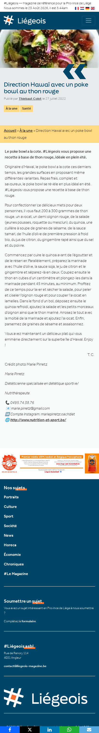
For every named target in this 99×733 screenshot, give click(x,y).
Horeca (10, 545)
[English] (93, 8)
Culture (10, 506)
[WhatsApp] (69, 729)
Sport (8, 516)
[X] (29, 729)
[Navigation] (88, 20)
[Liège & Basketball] (49, 463)
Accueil (10, 130)
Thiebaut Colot (30, 99)
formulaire (29, 621)
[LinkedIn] (49, 729)
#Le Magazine (16, 573)
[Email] (89, 729)
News (8, 535)
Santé (26, 108)
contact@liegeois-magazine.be (25, 666)
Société (10, 526)
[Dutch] (82, 8)
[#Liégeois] (27, 21)
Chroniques (14, 564)
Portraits (11, 497)
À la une (12, 108)
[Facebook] (10, 729)
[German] (88, 8)
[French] (77, 8)
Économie (12, 554)
